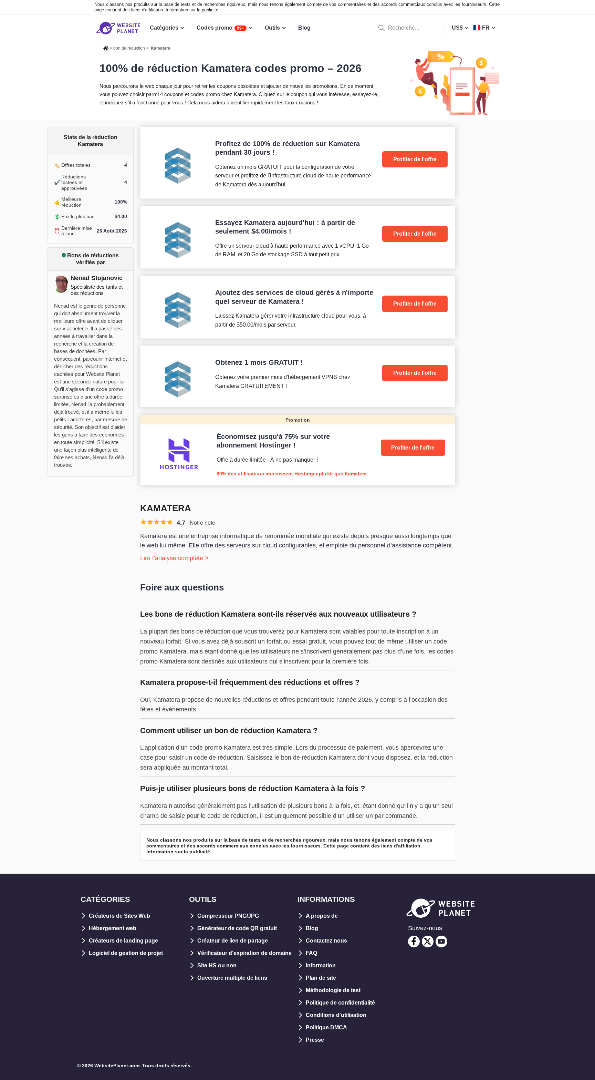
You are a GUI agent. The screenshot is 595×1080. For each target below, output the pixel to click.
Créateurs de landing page (123, 941)
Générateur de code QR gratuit (237, 928)
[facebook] (414, 941)
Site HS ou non (217, 965)
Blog (312, 928)
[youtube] (441, 941)
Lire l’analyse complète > (174, 558)
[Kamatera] (297, 162)
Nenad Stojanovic (97, 278)
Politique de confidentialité (340, 1003)
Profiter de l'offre (415, 159)
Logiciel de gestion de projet (126, 953)
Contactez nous (326, 941)
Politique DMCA (326, 1027)
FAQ (311, 953)
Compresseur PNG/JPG (228, 916)
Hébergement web (112, 928)
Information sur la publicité (192, 9)
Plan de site (321, 978)
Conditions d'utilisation (336, 1015)
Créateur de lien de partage (232, 941)
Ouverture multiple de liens (232, 978)
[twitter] (428, 941)
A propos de (322, 916)
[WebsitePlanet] (105, 47)
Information (321, 965)
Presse (315, 1040)
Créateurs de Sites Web (119, 916)
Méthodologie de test (333, 990)
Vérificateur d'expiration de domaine (244, 953)
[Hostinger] (297, 450)
